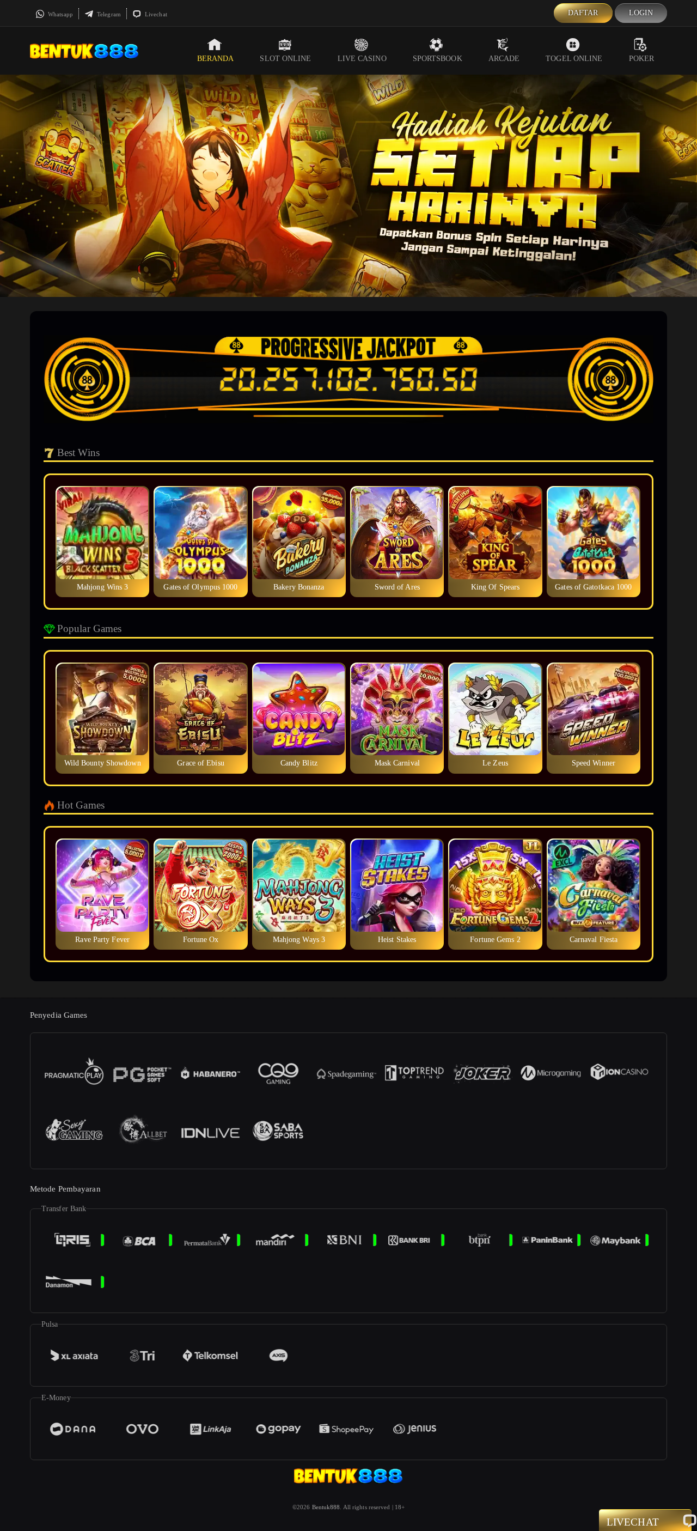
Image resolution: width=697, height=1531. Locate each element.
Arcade (504, 58)
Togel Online (574, 58)
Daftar (583, 13)
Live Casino (362, 58)
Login (641, 13)
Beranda (215, 58)
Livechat (155, 14)
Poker (642, 58)
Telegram (108, 14)
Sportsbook (437, 58)
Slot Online (285, 58)
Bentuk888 (326, 1507)
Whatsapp (59, 14)
